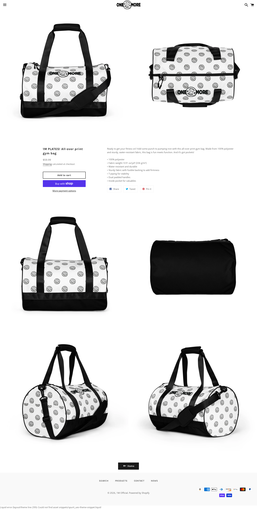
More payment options (64, 190)
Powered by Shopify (139, 492)
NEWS (154, 480)
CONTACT (139, 480)
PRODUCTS (121, 480)
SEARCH (104, 480)
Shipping (47, 164)
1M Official (122, 492)
